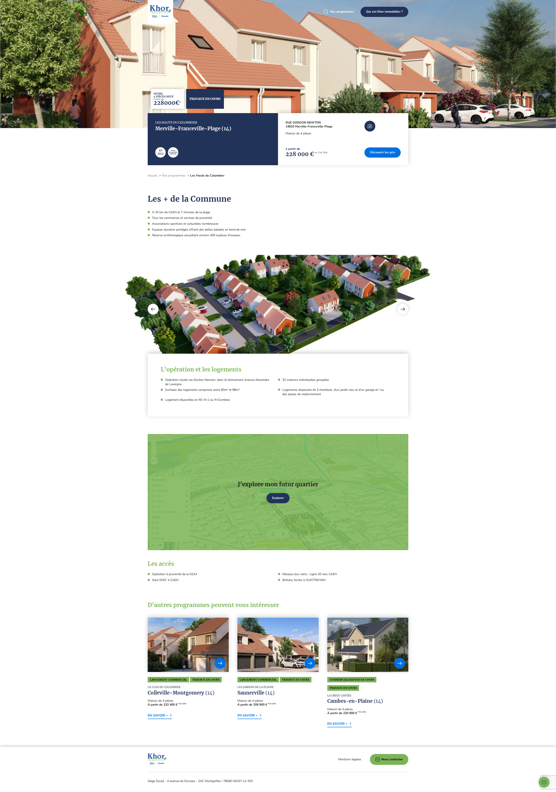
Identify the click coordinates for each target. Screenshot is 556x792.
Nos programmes (342, 12)
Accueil (152, 175)
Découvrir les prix (382, 152)
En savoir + (158, 715)
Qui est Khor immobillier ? (384, 12)
